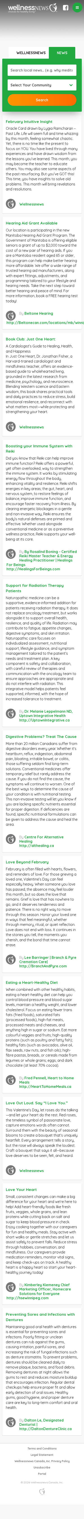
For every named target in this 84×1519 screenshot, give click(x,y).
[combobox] (42, 85)
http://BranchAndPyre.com (43, 966)
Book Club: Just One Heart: (31, 339)
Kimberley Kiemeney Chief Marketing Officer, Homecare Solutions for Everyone (45, 1289)
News (62, 53)
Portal (42, 1473)
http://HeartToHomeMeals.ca (45, 1086)
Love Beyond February (27, 862)
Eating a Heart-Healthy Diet (32, 982)
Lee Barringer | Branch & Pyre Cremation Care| (47, 959)
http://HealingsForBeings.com (33, 569)
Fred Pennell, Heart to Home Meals (46, 1080)
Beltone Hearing (38, 313)
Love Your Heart (21, 1189)
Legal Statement (42, 1455)
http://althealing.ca (36, 845)
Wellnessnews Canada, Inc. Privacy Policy (42, 1461)
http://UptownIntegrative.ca (44, 720)
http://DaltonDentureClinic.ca (45, 1429)
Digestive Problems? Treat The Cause (41, 736)
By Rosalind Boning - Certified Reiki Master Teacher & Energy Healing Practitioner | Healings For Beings (41, 558)
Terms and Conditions (42, 1448)
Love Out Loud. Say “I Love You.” (37, 1103)
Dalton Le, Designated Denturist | (41, 1422)
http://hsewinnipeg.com (27, 1298)
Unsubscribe (42, 1467)
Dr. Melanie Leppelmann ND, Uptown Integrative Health (46, 713)
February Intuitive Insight (29, 121)
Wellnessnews (31, 53)
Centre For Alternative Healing (41, 839)
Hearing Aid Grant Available (32, 223)
